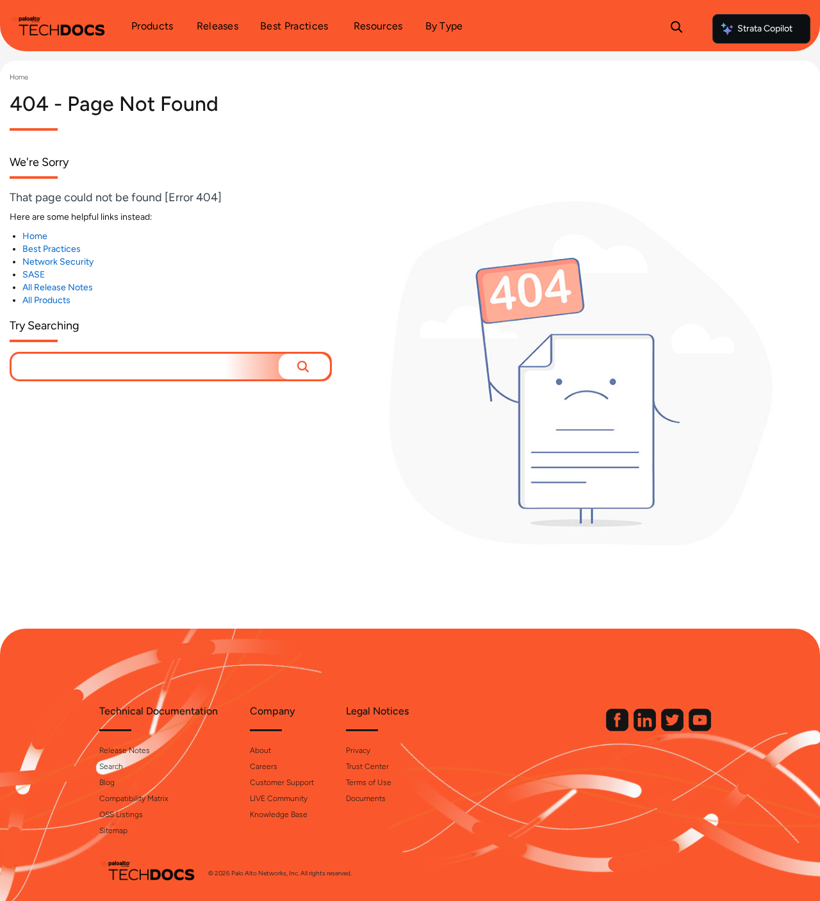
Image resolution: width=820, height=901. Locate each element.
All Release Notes (57, 287)
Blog (107, 782)
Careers (263, 766)
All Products (46, 300)
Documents (366, 798)
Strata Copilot (764, 28)
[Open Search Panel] (676, 29)
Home (19, 77)
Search (111, 766)
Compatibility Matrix (133, 798)
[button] (304, 366)
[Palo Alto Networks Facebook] (618, 728)
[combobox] (145, 366)
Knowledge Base (279, 814)
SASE (33, 274)
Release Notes (124, 750)
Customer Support (282, 782)
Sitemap (113, 830)
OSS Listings (121, 814)
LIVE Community (279, 798)
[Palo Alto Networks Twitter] (673, 728)
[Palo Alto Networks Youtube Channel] (700, 728)
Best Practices (51, 249)
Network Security (58, 261)
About (260, 750)
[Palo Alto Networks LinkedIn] (646, 728)
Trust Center (367, 766)
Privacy (358, 750)
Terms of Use (368, 782)
